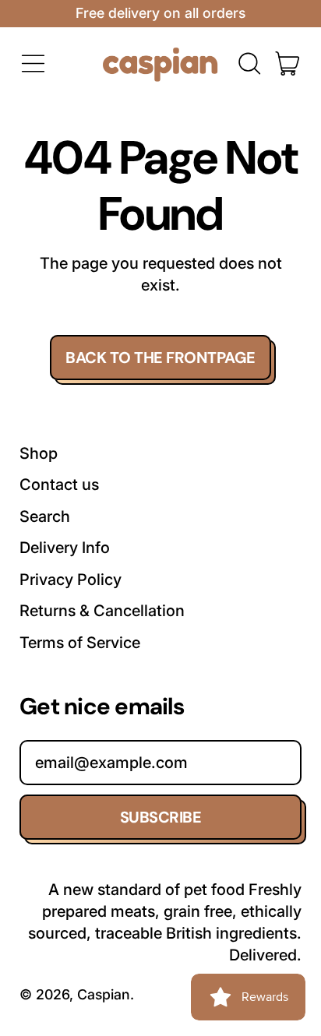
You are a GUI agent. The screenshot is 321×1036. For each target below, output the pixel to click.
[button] (249, 63)
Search (44, 516)
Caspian (103, 994)
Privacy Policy (70, 579)
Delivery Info (64, 547)
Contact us (59, 484)
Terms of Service (79, 642)
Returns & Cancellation (102, 610)
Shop (38, 453)
